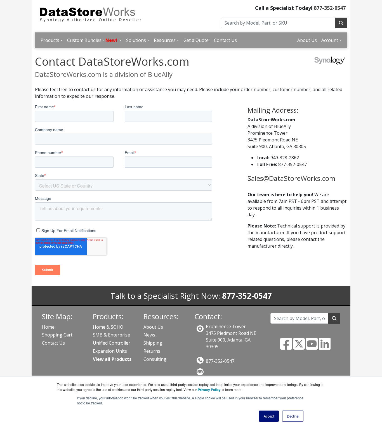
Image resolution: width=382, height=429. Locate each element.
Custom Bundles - (92, 40)
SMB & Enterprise (111, 335)
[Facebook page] (286, 347)
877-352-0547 (330, 7)
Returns (151, 351)
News (149, 335)
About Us (307, 40)
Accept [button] (269, 416)
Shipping (152, 343)
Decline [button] (293, 416)
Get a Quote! (196, 40)
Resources (165, 40)
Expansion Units (110, 351)
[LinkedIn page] (325, 347)
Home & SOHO (108, 327)
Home (48, 327)
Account (329, 40)
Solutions (136, 40)
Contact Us (225, 40)
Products (50, 40)
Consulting (154, 359)
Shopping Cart (57, 335)
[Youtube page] (312, 347)
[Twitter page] (299, 347)
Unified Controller (111, 343)
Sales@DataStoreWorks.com (291, 178)
